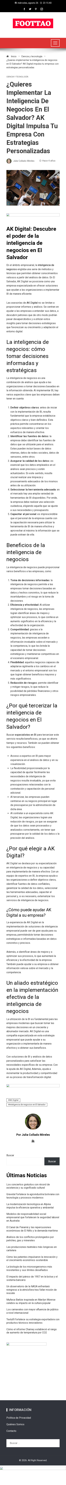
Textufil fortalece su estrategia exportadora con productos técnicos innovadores (32, 1321)
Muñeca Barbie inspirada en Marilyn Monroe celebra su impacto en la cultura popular (30, 1301)
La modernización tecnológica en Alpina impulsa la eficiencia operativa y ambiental (30, 1206)
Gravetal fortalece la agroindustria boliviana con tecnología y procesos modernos (32, 1196)
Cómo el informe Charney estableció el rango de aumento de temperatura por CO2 (31, 1331)
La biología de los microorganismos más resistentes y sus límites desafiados (29, 1268)
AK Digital (13, 1100)
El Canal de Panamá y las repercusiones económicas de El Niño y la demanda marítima (32, 1229)
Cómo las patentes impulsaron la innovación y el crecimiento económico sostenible (32, 1258)
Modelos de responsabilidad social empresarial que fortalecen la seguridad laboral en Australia (32, 1217)
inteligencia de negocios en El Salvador (27, 1104)
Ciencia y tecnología (17, 77)
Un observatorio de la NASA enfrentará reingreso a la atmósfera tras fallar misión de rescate (31, 1290)
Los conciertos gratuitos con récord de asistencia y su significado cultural (28, 1186)
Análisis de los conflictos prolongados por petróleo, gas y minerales (30, 1239)
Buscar (10, 1155)
